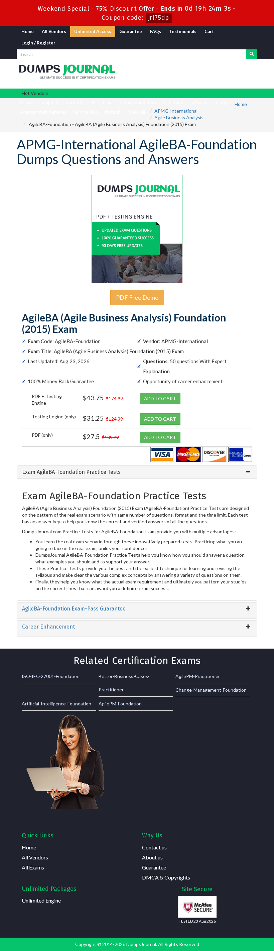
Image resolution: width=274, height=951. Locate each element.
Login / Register (38, 42)
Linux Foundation (138, 102)
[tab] (137, 472)
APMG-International (175, 111)
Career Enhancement (48, 627)
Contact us (154, 847)
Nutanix (113, 112)
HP (93, 102)
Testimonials (182, 31)
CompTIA (48, 102)
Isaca (108, 102)
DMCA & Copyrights (166, 877)
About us (152, 857)
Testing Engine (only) (54, 416)
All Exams (33, 867)
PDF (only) (42, 435)
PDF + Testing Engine (47, 399)
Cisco (26, 102)
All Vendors (54, 31)
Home (27, 31)
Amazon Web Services (43, 112)
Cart (209, 31)
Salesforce (174, 102)
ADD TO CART (160, 398)
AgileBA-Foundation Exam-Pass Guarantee (74, 608)
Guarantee (130, 31)
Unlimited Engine (41, 900)
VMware (200, 102)
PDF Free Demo (137, 297)
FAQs (155, 31)
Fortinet (74, 102)
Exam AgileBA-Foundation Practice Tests (71, 472)
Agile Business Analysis (178, 117)
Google (223, 102)
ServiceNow (85, 112)
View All (136, 112)
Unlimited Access (92, 31)
